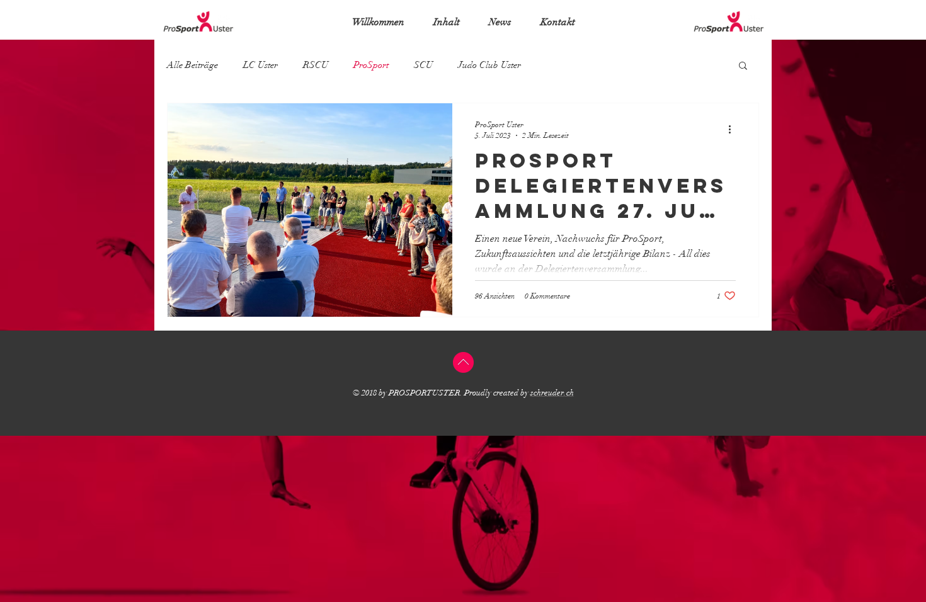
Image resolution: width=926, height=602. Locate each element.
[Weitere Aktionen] (733, 129)
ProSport (371, 65)
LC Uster (260, 65)
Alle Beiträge (192, 65)
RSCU (315, 65)
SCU (423, 65)
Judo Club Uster (489, 65)
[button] (743, 66)
